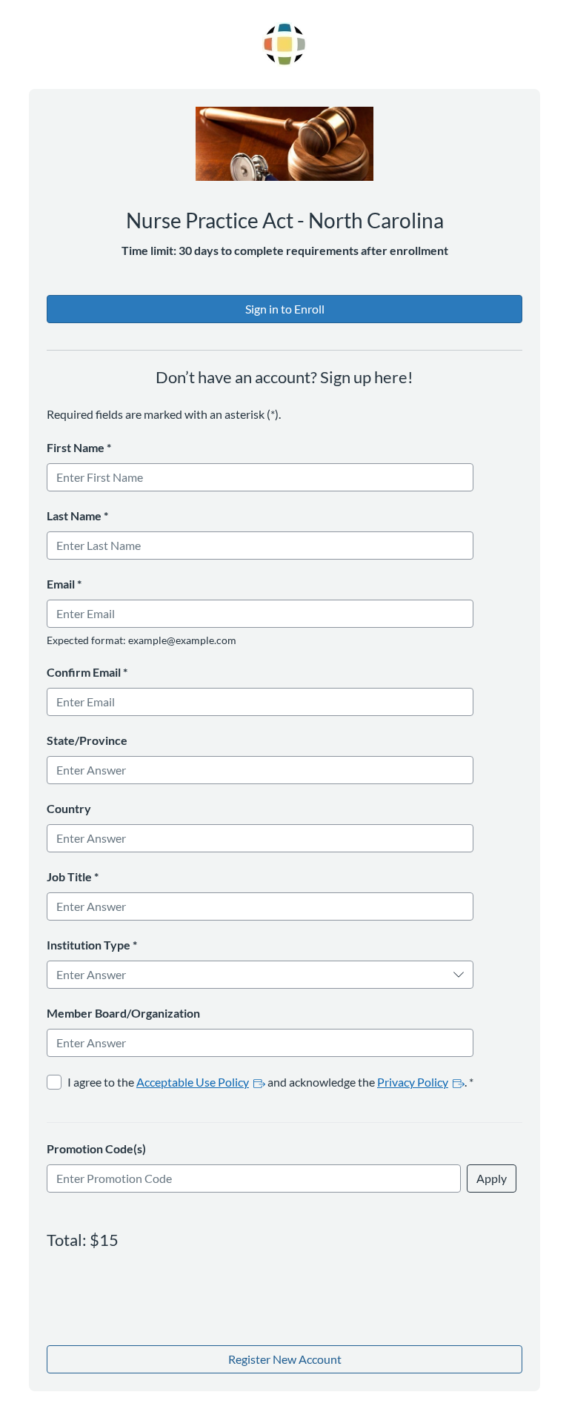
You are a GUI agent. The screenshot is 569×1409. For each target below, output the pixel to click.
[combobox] (250, 974)
